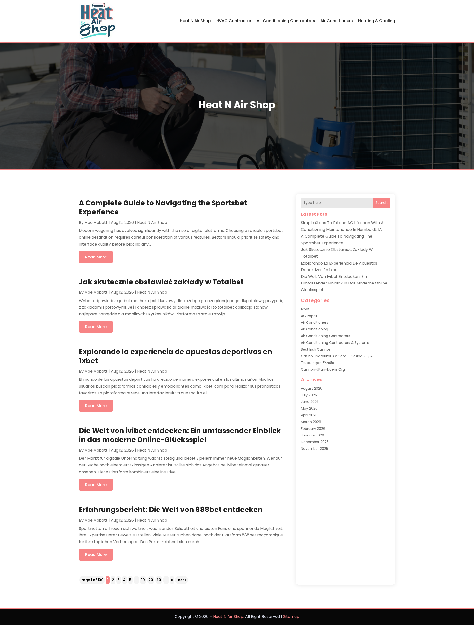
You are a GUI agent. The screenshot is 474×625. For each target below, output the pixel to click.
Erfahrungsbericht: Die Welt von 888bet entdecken (170, 509)
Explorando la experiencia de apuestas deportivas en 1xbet (175, 356)
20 (150, 579)
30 (159, 579)
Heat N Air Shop (195, 21)
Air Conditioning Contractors (286, 21)
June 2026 (310, 401)
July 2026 (309, 395)
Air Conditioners (336, 21)
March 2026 (311, 421)
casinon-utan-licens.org (323, 369)
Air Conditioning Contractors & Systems (335, 342)
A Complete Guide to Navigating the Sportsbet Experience (163, 207)
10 (143, 579)
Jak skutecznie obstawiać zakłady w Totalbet (161, 282)
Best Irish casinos (316, 349)
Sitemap (291, 616)
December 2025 (315, 441)
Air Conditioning (314, 329)
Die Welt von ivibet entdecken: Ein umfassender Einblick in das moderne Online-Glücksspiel (180, 435)
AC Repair (309, 315)
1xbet (305, 309)
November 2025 (314, 448)
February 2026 (313, 428)
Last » (181, 579)
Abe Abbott (96, 222)
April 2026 (309, 415)
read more (96, 257)
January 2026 (312, 435)
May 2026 (309, 408)
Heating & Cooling (376, 21)
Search (381, 202)
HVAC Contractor (233, 21)
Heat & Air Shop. (228, 616)
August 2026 (311, 388)
